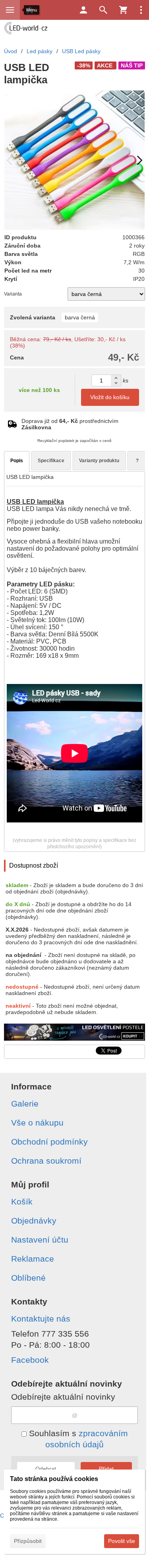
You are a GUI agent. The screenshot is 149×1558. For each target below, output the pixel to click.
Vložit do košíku (110, 397)
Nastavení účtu (39, 1239)
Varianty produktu (99, 460)
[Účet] (83, 10)
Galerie (25, 1103)
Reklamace (32, 1258)
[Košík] (123, 10)
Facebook (30, 1359)
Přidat (106, 1469)
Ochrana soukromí (46, 1160)
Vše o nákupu (37, 1122)
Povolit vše (121, 1541)
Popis (16, 460)
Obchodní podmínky (49, 1141)
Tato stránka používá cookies (54, 1478)
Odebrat (45, 1469)
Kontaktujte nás (40, 1318)
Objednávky (33, 1220)
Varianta (13, 294)
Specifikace (51, 460)
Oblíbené (28, 1277)
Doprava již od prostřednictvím (69, 424)
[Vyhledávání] (103, 10)
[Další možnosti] (141, 10)
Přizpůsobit (28, 1541)
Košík (22, 1201)
